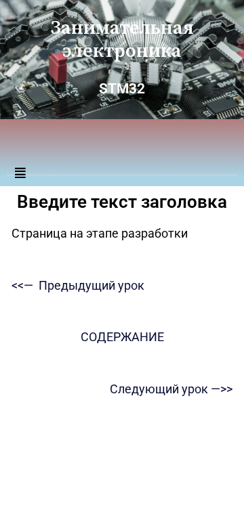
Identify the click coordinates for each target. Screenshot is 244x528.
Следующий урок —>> (171, 389)
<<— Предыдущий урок (78, 285)
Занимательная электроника (122, 39)
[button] (122, 166)
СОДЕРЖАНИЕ (122, 337)
